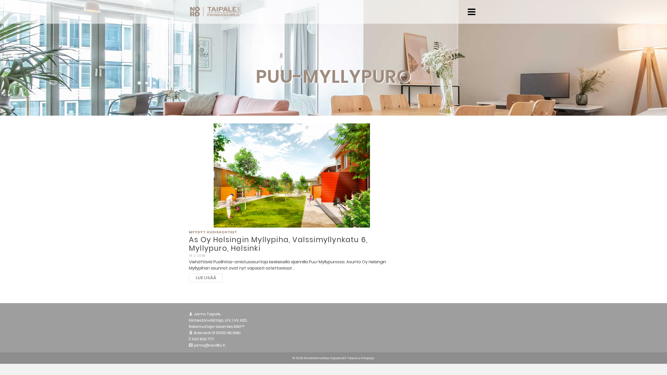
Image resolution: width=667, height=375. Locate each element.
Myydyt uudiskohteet (213, 232)
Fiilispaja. (368, 358)
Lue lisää (206, 278)
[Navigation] (471, 11)
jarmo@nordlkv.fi (209, 345)
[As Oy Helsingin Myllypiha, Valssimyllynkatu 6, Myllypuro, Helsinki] (292, 175)
